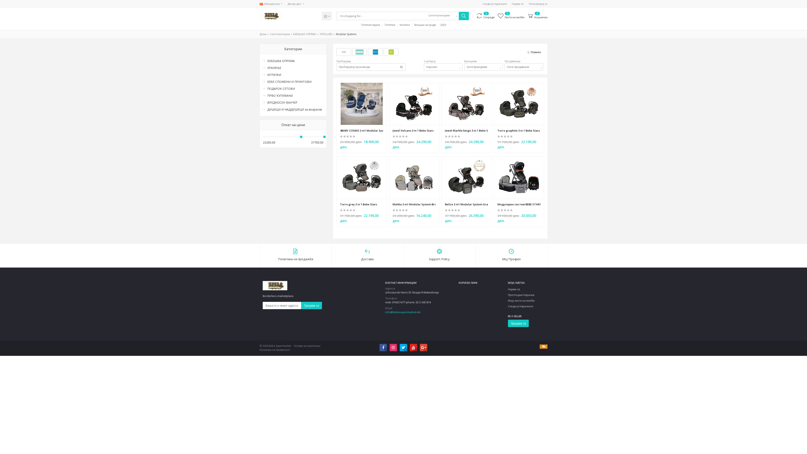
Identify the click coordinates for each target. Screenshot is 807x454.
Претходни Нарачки (521, 295)
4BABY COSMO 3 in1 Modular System (361, 130)
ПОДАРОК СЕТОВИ (281, 89)
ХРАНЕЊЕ (274, 68)
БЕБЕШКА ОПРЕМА (304, 34)
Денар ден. (294, 4)
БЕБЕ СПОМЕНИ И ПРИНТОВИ (289, 82)
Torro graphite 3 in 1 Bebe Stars (518, 130)
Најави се (518, 4)
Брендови (470, 61)
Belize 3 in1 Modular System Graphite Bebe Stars (466, 204)
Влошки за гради (425, 25)
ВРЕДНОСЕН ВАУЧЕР (282, 102)
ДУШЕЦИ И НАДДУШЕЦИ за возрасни (294, 109)
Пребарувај (343, 61)
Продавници (512, 61)
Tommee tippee (370, 25)
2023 (443, 25)
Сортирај (429, 61)
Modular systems (346, 34)
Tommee (390, 25)
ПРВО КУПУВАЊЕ (280, 96)
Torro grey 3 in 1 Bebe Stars (358, 204)
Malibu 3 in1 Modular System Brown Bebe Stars (414, 204)
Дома (263, 34)
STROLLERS (326, 34)
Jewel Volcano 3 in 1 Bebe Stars (413, 130)
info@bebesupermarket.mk (403, 312)
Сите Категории (280, 34)
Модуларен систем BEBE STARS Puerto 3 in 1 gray (519, 204)
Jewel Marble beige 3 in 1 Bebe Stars (466, 130)
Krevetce (405, 25)
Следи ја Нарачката (495, 4)
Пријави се (311, 306)
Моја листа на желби (521, 300)
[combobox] (442, 16)
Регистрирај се (538, 4)
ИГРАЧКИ (274, 75)
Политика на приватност (275, 350)
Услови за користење (307, 346)
